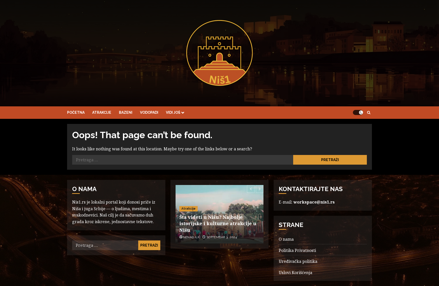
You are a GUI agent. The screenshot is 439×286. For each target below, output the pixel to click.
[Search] (369, 113)
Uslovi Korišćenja (295, 272)
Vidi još (173, 112)
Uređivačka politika (298, 261)
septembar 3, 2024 (222, 237)
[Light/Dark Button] (358, 112)
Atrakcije (101, 112)
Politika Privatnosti (297, 250)
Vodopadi (149, 112)
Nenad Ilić (192, 237)
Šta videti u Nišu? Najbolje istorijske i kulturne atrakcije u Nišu (217, 223)
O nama (286, 239)
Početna (76, 112)
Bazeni (125, 112)
